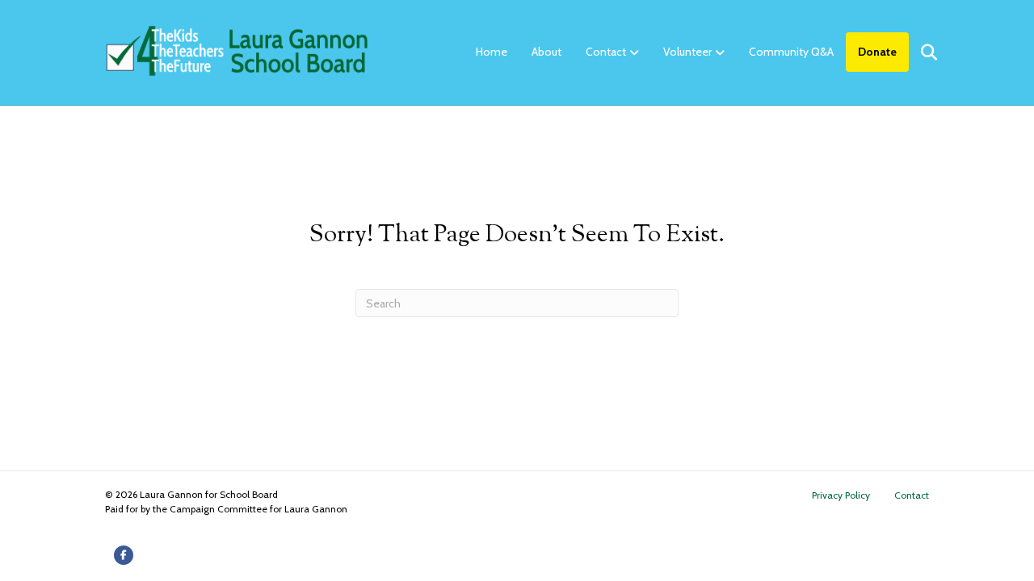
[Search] (919, 52)
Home (491, 51)
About (546, 51)
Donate (877, 51)
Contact (606, 51)
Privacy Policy (841, 495)
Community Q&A (791, 51)
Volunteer (687, 51)
